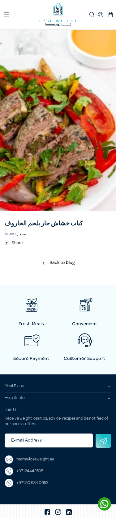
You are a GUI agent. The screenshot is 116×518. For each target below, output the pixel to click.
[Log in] (101, 15)
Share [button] (17, 243)
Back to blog (62, 263)
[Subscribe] (103, 441)
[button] (6, 15)
